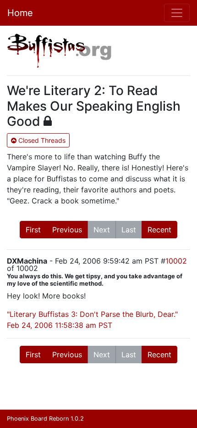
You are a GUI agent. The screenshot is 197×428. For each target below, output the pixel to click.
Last (128, 229)
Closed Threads (41, 140)
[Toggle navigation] (177, 13)
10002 (176, 260)
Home (20, 12)
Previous (67, 229)
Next (101, 229)
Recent (159, 229)
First (33, 229)
